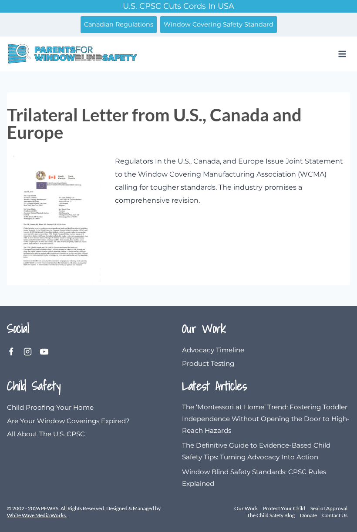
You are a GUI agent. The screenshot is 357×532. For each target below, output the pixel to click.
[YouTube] (48, 352)
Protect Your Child (284, 508)
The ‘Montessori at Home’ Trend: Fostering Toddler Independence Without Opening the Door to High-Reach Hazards (266, 419)
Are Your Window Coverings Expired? (68, 421)
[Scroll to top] (328, 521)
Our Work (246, 508)
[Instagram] (32, 352)
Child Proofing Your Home (50, 407)
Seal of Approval (328, 508)
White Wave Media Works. (37, 515)
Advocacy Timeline (213, 350)
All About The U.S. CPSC (46, 434)
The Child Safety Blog (271, 515)
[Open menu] (342, 53)
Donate (308, 515)
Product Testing (208, 363)
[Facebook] (15, 352)
